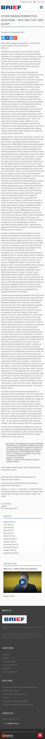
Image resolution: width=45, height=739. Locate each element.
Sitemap (15, 732)
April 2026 (7, 533)
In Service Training (9, 661)
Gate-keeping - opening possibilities (15, 701)
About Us (6, 654)
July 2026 (7, 525)
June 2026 (7, 528)
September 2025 (9, 553)
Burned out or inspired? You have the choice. (18, 704)
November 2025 (9, 547)
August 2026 (8, 522)
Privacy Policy (7, 732)
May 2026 (7, 530)
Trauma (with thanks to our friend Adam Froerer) (20, 687)
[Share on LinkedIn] (11, 38)
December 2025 (9, 545)
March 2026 (7, 536)
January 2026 (8, 542)
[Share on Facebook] (7, 38)
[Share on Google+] (15, 38)
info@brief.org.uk (26, 2)
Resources (7, 668)
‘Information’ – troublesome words (15, 694)
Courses (6, 658)
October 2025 (8, 550)
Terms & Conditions (10, 672)
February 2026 (8, 539)
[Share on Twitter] (3, 38)
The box (6, 697)
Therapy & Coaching (10, 665)
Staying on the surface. (11, 691)
